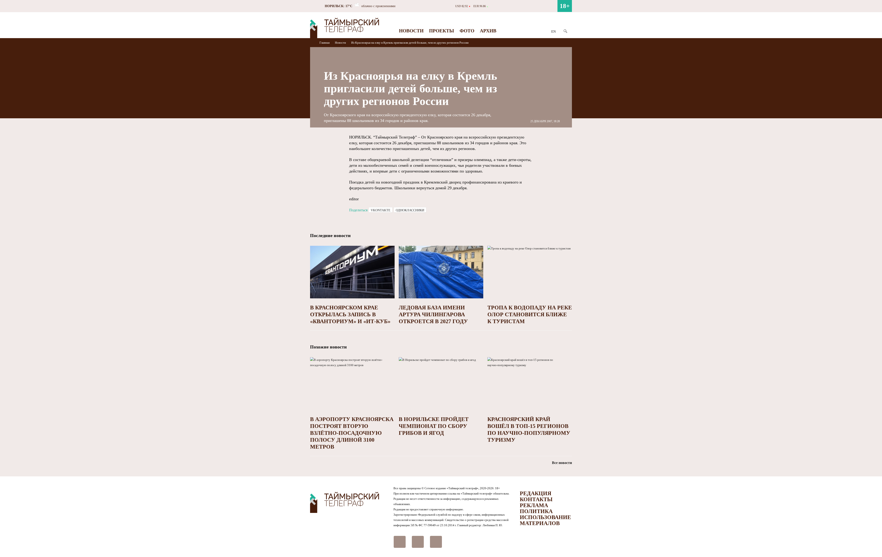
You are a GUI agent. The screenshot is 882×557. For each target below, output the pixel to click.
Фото (467, 31)
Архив (488, 31)
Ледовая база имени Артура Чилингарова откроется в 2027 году (433, 314)
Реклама (534, 505)
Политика (536, 511)
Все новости (562, 463)
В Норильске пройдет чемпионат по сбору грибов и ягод (434, 426)
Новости (411, 31)
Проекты (441, 31)
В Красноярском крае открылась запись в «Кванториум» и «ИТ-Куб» (350, 314)
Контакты (536, 499)
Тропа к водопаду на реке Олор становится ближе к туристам (529, 314)
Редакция (535, 493)
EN (553, 31)
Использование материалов (545, 520)
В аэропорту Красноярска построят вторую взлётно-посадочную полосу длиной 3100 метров (351, 433)
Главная (324, 42)
